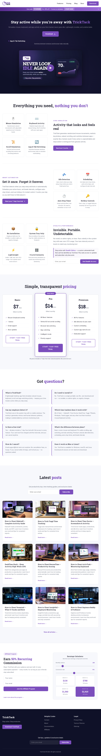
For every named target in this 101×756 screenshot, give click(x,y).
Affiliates (47, 729)
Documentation (49, 726)
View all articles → (50, 632)
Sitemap (76, 726)
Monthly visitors (75, 662)
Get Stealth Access (89, 261)
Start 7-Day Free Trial (17, 339)
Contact (46, 720)
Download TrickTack (12, 727)
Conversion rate (75, 669)
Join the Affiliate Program (26, 689)
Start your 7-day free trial (14, 201)
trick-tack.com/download (79, 450)
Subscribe (66, 492)
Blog (75, 3)
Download (92, 3)
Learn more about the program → (14, 697)
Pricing (68, 3)
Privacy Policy (78, 720)
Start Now (69, 9)
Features (60, 3)
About (46, 723)
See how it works (62, 148)
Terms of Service (79, 723)
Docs (82, 3)
